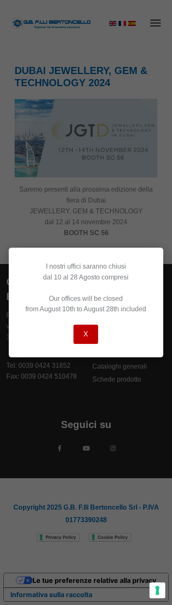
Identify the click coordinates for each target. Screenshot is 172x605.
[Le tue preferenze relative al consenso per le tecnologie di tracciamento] (157, 590)
